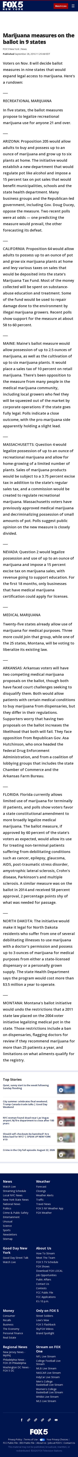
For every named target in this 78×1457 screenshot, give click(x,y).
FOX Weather (44, 1212)
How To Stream (45, 1253)
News (24, 49)
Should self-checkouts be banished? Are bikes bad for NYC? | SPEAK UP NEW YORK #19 (27, 1136)
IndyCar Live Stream (48, 1377)
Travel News (43, 1204)
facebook (22, 1420)
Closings (41, 1191)
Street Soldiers (44, 1315)
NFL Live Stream (46, 1356)
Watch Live (61, 6)
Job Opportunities (46, 1275)
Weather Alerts (45, 1195)
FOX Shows (43, 1266)
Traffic (40, 1199)
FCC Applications (46, 1297)
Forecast (41, 1186)
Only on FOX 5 (47, 1310)
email (56, 1420)
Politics (7, 1208)
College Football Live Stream (48, 1362)
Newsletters (10, 1234)
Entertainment (11, 1217)
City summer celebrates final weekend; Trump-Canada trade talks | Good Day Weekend (25, 1104)
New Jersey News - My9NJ (14, 1353)
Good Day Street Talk (15, 1257)
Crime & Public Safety (15, 1212)
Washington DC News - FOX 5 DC (16, 1369)
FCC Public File (44, 1292)
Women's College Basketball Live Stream (49, 1390)
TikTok (35, 1420)
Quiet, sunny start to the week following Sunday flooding (26, 1087)
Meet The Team (45, 1257)
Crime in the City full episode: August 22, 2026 (29, 1150)
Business (8, 1324)
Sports (7, 1230)
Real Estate (9, 1337)
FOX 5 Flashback (46, 1324)
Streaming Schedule (14, 1191)
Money (8, 1310)
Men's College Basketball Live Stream (49, 1383)
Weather (43, 1181)
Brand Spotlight (45, 1333)
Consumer (9, 1315)
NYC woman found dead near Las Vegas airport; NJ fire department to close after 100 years (28, 1120)
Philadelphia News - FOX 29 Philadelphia (14, 1361)
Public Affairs (43, 1279)
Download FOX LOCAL (49, 1270)
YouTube (42, 1420)
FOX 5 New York (11, 49)
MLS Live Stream (46, 1401)
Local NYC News (12, 1195)
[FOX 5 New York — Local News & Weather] (13, 5)
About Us (43, 1248)
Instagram (29, 1420)
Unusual (7, 1221)
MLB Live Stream (46, 1368)
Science (7, 1225)
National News (11, 1204)
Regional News (15, 1347)
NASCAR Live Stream (48, 1372)
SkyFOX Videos (45, 1329)
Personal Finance (13, 1333)
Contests (41, 1288)
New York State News (16, 1199)
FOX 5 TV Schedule (47, 1262)
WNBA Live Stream (47, 1396)
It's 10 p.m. (42, 1301)
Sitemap (8, 1239)
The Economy (11, 1329)
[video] (66, 1089)
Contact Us (42, 1284)
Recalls (7, 1320)
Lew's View (42, 1320)
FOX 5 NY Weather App (49, 1208)
